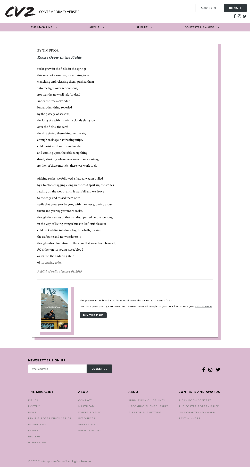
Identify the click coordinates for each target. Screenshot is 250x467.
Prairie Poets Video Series (49, 418)
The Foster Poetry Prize (199, 406)
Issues (33, 400)
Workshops (37, 442)
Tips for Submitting (144, 412)
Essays (33, 430)
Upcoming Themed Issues (148, 406)
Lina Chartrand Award (197, 412)
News (32, 412)
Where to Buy (89, 412)
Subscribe (209, 8)
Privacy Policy (90, 430)
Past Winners (189, 418)
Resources (86, 418)
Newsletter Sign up (46, 360)
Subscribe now (203, 306)
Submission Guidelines (146, 400)
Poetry (34, 406)
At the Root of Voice (124, 300)
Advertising (88, 424)
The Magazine (41, 27)
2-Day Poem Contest (195, 400)
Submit (142, 27)
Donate (235, 8)
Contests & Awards (199, 27)
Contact (85, 400)
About (94, 27)
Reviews (34, 436)
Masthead (86, 406)
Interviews (37, 424)
